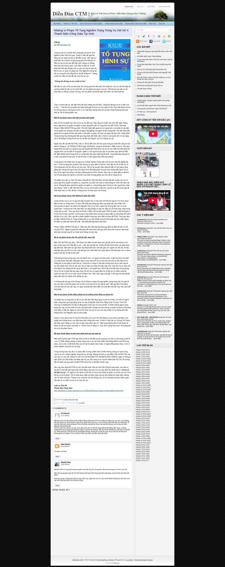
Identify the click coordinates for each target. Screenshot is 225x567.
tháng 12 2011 (141, 438)
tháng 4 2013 (141, 403)
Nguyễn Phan (66, 462)
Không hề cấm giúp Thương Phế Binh (150, 82)
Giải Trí (162, 24)
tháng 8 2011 (140, 447)
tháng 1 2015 (141, 356)
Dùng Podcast (164, 6)
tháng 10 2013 (141, 390)
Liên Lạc (140, 6)
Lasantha (129, 560)
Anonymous (141, 219)
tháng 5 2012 (141, 427)
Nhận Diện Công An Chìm (135, 24)
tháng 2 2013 (141, 407)
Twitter (168, 41)
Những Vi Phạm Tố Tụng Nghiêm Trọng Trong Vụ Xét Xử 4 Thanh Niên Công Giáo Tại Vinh (91, 32)
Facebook (156, 41)
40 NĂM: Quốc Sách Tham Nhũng (149, 56)
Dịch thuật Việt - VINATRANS (147, 317)
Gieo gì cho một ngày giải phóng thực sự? (152, 69)
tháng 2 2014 (141, 381)
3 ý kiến (82, 403)
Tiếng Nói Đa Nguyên (114, 24)
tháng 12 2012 (141, 412)
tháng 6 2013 (141, 398)
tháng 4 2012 (141, 429)
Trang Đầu (129, 6)
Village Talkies (142, 237)
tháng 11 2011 (141, 440)
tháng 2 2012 (141, 434)
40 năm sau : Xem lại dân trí (147, 112)
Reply (57, 438)
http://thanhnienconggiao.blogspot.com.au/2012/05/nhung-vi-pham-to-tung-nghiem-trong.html (88, 391)
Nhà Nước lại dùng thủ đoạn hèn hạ (150, 85)
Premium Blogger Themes (143, 560)
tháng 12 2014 (141, 359)
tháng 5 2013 (141, 401)
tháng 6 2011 (140, 451)
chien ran (152, 305)
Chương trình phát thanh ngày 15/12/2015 (152, 109)
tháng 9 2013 (141, 392)
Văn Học (152, 24)
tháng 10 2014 (141, 363)
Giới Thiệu (151, 6)
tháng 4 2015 (141, 350)
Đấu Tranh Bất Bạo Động (91, 24)
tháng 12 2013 (141, 385)
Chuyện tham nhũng (144, 89)
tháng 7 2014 (141, 370)
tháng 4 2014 (141, 376)
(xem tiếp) (159, 223)
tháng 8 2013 (141, 394)
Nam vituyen (65, 444)
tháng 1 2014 (141, 383)
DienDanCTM (65, 45)
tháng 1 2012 (141, 436)
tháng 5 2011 (140, 454)
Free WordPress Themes (105, 560)
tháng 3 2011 (140, 458)
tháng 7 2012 (141, 423)
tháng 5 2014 (141, 374)
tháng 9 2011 (140, 445)
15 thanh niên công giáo (70, 399)
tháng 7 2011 (140, 449)
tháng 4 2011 (140, 456)
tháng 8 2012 (141, 421)
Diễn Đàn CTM (70, 13)
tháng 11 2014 (141, 361)
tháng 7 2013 (141, 396)
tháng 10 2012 (141, 416)
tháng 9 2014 (141, 365)
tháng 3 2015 (141, 352)
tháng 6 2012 (141, 425)
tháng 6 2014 (141, 372)
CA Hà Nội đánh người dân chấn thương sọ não (154, 105)
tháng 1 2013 (141, 409)
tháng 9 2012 (141, 418)
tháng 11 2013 (141, 387)
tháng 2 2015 (141, 354)
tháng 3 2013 (141, 405)
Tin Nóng (57, 24)
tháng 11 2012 (141, 414)
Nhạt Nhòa (141, 115)
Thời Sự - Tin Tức (70, 24)
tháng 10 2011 (141, 443)
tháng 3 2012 (141, 432)
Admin (139, 305)
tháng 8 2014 (141, 368)
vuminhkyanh (142, 331)
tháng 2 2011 (140, 460)
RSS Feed (143, 41)
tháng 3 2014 (141, 379)
